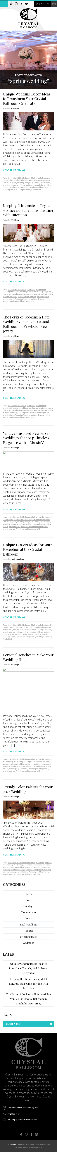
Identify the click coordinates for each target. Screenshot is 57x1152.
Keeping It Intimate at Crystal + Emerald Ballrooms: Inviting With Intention (28, 210)
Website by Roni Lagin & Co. (32, 1147)
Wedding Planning (28, 187)
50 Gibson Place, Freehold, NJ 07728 (24, 1107)
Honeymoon (28, 912)
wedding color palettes (35, 185)
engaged (48, 178)
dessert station (9, 627)
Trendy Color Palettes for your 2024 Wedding (28, 789)
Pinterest (26, 4)
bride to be (40, 178)
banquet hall (30, 178)
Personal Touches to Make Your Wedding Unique (28, 657)
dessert (48, 625)
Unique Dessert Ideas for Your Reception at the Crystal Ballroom (27, 549)
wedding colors (43, 296)
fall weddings (8, 180)
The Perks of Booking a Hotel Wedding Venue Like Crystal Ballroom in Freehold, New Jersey (27, 324)
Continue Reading (14, 170)
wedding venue (9, 190)
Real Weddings (28, 924)
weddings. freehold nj (32, 190)
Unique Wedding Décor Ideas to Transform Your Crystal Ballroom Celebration (26, 98)
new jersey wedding (16, 183)
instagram (16, 4)
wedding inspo (15, 187)
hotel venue (36, 180)
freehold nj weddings (22, 180)
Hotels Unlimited (17, 1144)
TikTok (11, 4)
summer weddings (17, 185)
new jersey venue (45, 292)
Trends (28, 930)
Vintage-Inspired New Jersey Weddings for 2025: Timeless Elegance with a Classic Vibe (26, 438)
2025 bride (20, 178)
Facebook (21, 4)
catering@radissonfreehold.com (23, 1119)
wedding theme (42, 187)
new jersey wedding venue (35, 183)
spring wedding (47, 294)
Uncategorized (28, 936)
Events (29, 894)
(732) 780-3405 (42, 3)
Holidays (28, 906)
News (28, 918)
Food (13, 559)
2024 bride (12, 178)
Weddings (15, 108)
